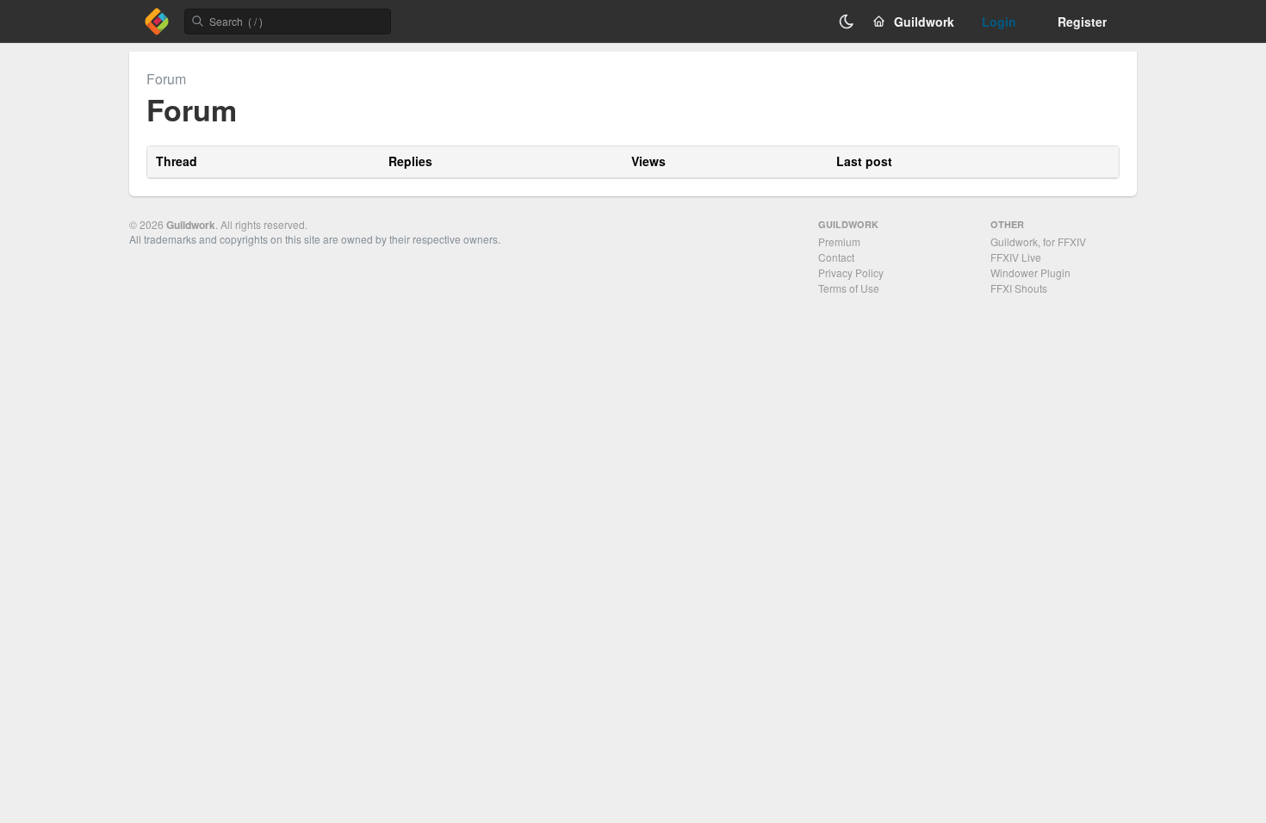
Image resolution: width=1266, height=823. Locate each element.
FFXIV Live (1015, 257)
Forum (166, 79)
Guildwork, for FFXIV (1038, 241)
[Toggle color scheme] (846, 21)
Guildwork (190, 224)
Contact (836, 257)
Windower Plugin (1030, 272)
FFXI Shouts (1018, 288)
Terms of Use (848, 288)
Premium (839, 241)
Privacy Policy (851, 272)
